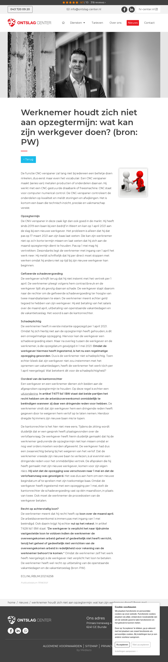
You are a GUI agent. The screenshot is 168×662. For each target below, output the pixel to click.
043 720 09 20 (20, 9)
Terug (28, 159)
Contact (149, 22)
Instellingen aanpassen (126, 651)
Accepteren (122, 644)
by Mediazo (84, 650)
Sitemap (91, 646)
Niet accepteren (141, 644)
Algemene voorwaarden (62, 646)
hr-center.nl (147, 9)
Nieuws (133, 22)
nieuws (23, 602)
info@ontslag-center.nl (85, 9)
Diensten (76, 22)
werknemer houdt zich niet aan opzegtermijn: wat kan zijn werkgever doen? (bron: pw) (89, 602)
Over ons (115, 22)
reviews (98, 2)
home (12, 602)
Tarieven (97, 22)
